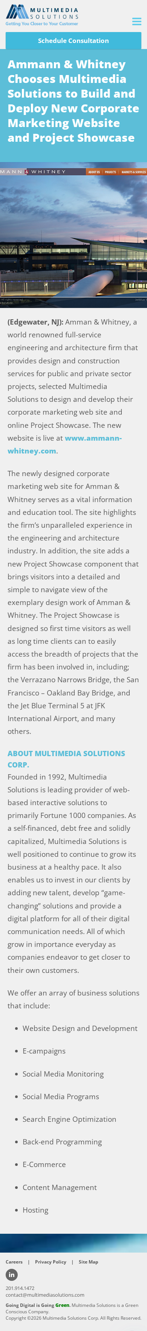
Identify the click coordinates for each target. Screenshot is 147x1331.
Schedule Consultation (73, 40)
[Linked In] (12, 1275)
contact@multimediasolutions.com (45, 1294)
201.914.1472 (20, 1288)
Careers (14, 1262)
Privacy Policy (50, 1262)
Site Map (88, 1262)
